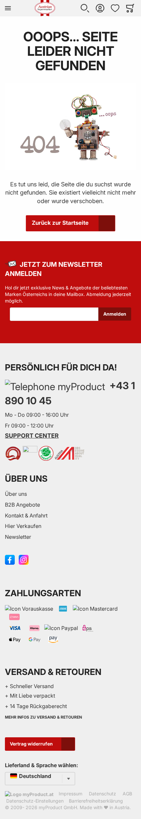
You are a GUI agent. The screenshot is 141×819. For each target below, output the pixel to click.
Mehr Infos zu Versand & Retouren (43, 717)
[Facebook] (10, 559)
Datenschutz (102, 793)
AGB (127, 793)
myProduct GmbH (58, 807)
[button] (84, 8)
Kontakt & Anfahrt (26, 515)
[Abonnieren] (114, 314)
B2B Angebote (22, 504)
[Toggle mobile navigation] (8, 8)
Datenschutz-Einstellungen (35, 801)
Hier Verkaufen (23, 526)
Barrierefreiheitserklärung (96, 801)
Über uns (16, 494)
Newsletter (18, 537)
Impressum (70, 793)
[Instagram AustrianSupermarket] (24, 559)
